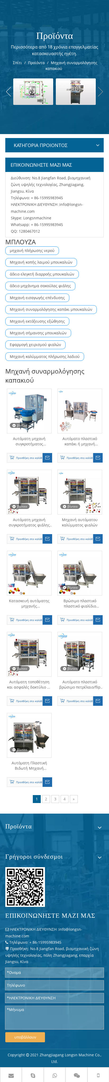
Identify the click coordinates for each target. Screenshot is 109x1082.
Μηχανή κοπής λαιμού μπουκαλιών (41, 262)
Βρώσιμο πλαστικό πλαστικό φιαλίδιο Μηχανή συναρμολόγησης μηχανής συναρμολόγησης (79, 603)
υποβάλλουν (25, 1037)
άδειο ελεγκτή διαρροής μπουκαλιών (42, 274)
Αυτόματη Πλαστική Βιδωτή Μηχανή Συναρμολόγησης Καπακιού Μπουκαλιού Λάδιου (29, 765)
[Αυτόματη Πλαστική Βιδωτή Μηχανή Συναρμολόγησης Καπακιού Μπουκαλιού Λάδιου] (29, 735)
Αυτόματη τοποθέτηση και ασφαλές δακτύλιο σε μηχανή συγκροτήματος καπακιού (29, 684)
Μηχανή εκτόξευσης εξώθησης (37, 321)
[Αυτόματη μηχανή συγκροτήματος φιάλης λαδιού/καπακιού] (29, 491)
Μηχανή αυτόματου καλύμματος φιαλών (80, 522)
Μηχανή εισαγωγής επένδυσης (37, 297)
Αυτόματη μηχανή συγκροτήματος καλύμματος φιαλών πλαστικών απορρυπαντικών (29, 441)
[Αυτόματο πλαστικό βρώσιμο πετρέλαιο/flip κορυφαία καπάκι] (80, 654)
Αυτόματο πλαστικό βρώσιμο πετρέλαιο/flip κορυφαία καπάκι (80, 684)
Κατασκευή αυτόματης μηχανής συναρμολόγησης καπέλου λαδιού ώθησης (29, 603)
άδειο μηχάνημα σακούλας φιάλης (40, 285)
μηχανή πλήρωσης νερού (32, 250)
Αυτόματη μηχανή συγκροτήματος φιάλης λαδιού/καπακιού (29, 522)
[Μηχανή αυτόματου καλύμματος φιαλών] (80, 491)
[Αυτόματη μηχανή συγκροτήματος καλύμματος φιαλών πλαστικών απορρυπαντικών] (29, 410)
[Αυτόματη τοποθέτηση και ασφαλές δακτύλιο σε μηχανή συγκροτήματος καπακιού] (29, 654)
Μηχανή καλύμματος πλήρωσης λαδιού (45, 356)
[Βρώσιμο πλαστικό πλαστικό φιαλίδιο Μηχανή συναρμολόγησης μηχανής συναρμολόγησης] (80, 572)
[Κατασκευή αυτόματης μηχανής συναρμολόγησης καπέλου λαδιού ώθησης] (29, 572)
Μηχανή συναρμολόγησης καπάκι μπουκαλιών (51, 309)
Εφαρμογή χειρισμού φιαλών (35, 344)
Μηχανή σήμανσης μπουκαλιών (38, 332)
